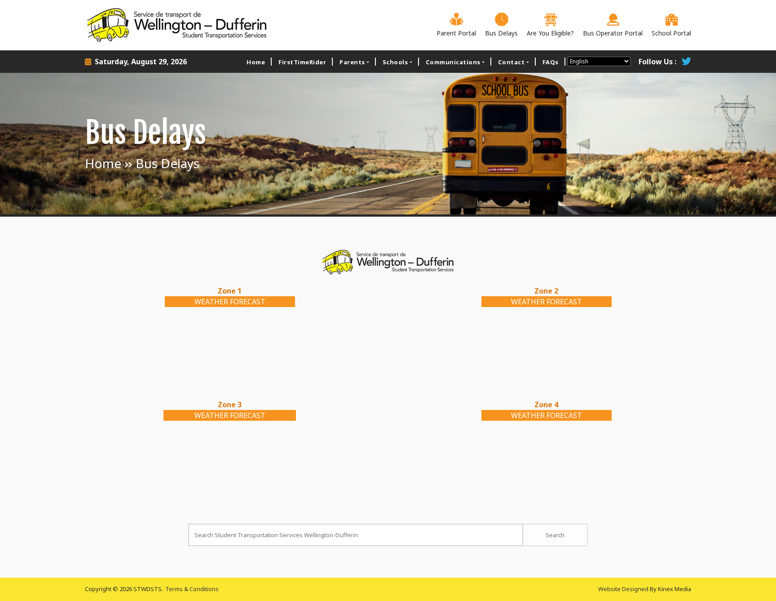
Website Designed (623, 589)
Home (256, 62)
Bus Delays (501, 33)
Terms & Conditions (192, 589)
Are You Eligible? (550, 33)
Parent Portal (456, 33)
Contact (511, 62)
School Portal (671, 33)
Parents (352, 62)
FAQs (550, 62)
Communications (453, 62)
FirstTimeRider (302, 62)
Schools (395, 62)
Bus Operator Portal (613, 33)
